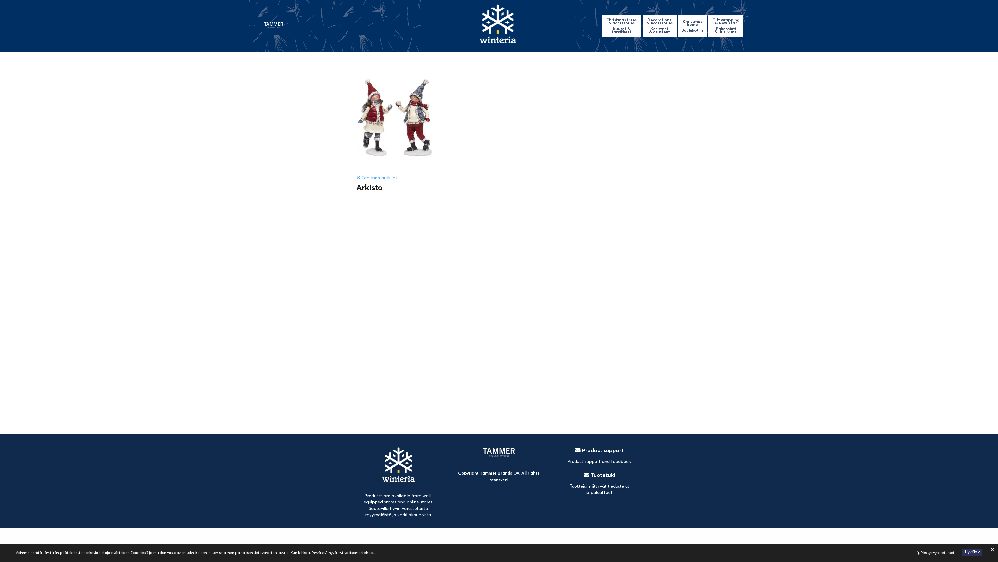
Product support (602, 450)
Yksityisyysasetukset (937, 552)
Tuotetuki (602, 475)
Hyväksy (972, 552)
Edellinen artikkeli (378, 177)
